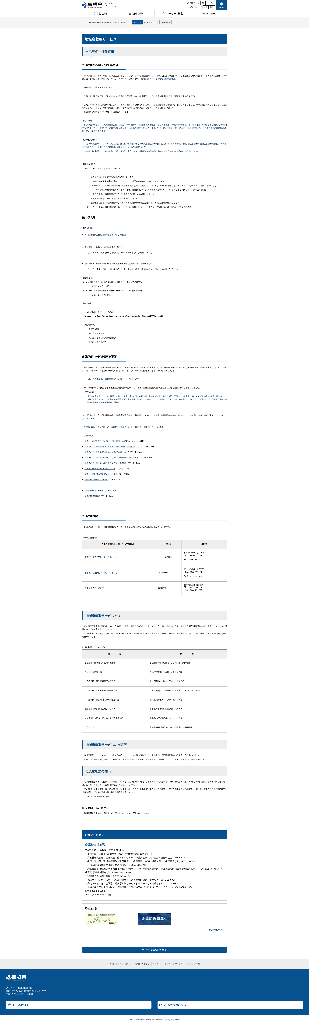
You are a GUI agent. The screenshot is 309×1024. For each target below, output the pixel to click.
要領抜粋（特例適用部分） (167, 78)
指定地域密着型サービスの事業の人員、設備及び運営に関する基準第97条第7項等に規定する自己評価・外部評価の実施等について (142, 151)
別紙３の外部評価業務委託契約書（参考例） (105, 463)
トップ (84, 22)
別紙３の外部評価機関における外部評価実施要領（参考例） (112, 457)
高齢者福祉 (107, 22)
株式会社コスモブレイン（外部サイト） (102, 556)
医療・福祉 (92, 22)
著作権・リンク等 (142, 963)
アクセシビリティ (162, 963)
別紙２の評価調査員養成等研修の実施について (106, 452)
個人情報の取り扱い (120, 963)
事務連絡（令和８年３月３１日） (98, 87)
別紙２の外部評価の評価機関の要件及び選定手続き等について (113, 446)
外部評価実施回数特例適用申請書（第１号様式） (105, 234)
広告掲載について (216, 929)
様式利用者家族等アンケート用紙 (100, 474)
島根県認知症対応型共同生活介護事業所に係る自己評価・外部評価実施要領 (117, 427)
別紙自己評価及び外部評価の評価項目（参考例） (107, 441)
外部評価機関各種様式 (94, 490)
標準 (212, 7)
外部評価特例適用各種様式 (96, 479)
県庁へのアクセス (20, 1005)
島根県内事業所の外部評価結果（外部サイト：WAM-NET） (114, 379)
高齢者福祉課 (165, 22)
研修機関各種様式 (92, 496)
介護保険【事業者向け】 (121, 22)
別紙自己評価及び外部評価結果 (99, 468)
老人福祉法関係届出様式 (99, 796)
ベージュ (210, 3)
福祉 (99, 22)
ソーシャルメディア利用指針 (187, 963)
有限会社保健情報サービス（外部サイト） (103, 573)
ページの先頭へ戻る (156, 949)
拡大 (205, 7)
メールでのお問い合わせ (175, 1005)
